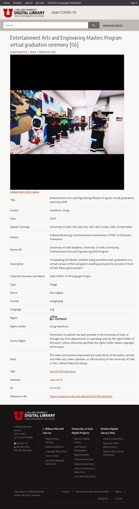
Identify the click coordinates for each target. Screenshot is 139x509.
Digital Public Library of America (113, 453)
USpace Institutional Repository (84, 470)
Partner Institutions (113, 438)
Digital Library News (84, 463)
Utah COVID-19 (63, 12)
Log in (134, 2)
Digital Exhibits (81, 454)
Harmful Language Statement (64, 2)
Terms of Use (51, 455)
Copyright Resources (55, 451)
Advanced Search (113, 25)
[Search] (94, 25)
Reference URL (47, 51)
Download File (18, 51)
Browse (17, 2)
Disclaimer (103, 498)
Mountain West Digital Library (111, 445)
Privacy (65, 491)
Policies (118, 498)
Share (33, 51)
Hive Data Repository (85, 476)
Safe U (118, 491)
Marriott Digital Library (82, 440)
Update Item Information (24, 191)
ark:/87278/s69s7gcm (63, 371)
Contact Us (22, 443)
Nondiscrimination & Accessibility (92, 491)
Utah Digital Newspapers (80, 448)
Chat (41, 2)
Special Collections (54, 446)
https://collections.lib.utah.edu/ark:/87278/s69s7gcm (81, 396)
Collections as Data (83, 459)
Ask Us (29, 2)
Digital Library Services (52, 440)
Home (6, 2)
